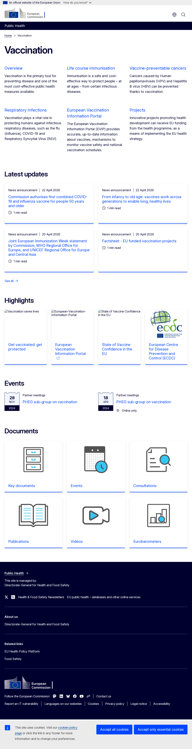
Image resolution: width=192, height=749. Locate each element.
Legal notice (138, 704)
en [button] (174, 14)
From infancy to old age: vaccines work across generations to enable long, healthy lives (142, 199)
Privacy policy (114, 704)
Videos (77, 541)
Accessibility (161, 704)
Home (8, 35)
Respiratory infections (25, 110)
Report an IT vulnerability (21, 704)
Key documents (21, 485)
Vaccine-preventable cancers (158, 68)
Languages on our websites (63, 704)
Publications (18, 541)
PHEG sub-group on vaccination (49, 402)
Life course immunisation (91, 68)
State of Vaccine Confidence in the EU (117, 349)
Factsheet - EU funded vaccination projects (139, 241)
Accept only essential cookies (161, 729)
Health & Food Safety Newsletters (41, 597)
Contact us (103, 696)
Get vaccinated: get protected (25, 346)
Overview (13, 68)
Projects (137, 110)
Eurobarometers (147, 541)
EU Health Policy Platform (22, 651)
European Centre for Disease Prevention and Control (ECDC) (163, 351)
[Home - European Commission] (27, 13)
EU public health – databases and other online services (103, 597)
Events (76, 485)
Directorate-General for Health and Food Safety (36, 624)
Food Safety (13, 659)
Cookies (93, 704)
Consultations (145, 485)
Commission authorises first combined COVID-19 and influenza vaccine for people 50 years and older (47, 201)
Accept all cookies (114, 729)
